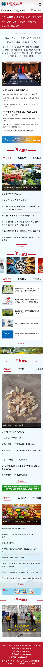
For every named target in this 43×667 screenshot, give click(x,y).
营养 (9, 21)
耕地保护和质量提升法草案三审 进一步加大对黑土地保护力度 (20, 105)
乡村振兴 (22, 368)
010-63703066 (25, 654)
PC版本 (8, 10)
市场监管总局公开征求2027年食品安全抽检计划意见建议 (20, 113)
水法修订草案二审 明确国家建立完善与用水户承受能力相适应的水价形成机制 (20, 125)
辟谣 (15, 21)
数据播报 (7, 497)
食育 (39, 16)
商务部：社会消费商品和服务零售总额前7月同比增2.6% (21, 572)
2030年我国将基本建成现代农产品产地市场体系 (20, 94)
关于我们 (38, 10)
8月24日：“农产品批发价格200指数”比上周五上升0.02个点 (21, 535)
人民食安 (11, 16)
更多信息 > (22, 246)
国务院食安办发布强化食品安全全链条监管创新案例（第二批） (21, 119)
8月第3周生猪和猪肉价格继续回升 (14, 528)
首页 (3, 16)
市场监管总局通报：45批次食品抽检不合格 (18, 130)
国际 (34, 16)
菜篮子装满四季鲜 (8, 543)
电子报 (22, 10)
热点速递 (7, 157)
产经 (28, 16)
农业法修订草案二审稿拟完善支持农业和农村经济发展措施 (21, 99)
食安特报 (32, 21)
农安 (3, 21)
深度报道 (22, 158)
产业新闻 (7, 368)
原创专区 (15, 26)
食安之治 (21, 16)
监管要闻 (7, 278)
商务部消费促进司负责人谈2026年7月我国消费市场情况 (21, 578)
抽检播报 (22, 278)
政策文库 (22, 21)
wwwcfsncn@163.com (25, 657)
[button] (4, 71)
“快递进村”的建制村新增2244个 (13, 557)
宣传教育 (5, 26)
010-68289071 (25, 651)
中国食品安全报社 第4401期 (15, 90)
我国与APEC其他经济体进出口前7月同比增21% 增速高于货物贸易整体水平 (21, 564)
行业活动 (22, 497)
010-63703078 (25, 648)
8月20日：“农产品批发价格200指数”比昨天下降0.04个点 (21, 550)
